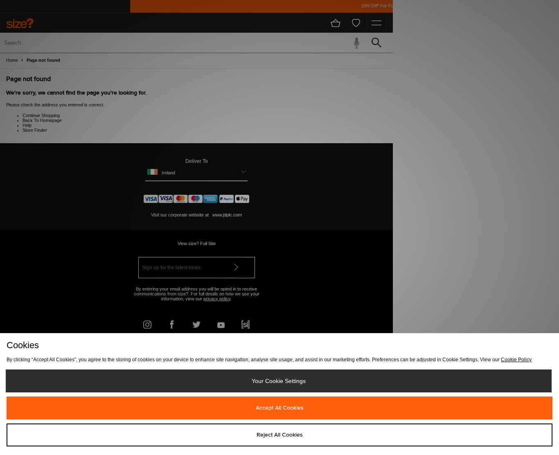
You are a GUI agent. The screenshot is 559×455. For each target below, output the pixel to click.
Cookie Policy (516, 360)
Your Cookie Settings (279, 381)
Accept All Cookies (280, 408)
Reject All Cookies (280, 435)
